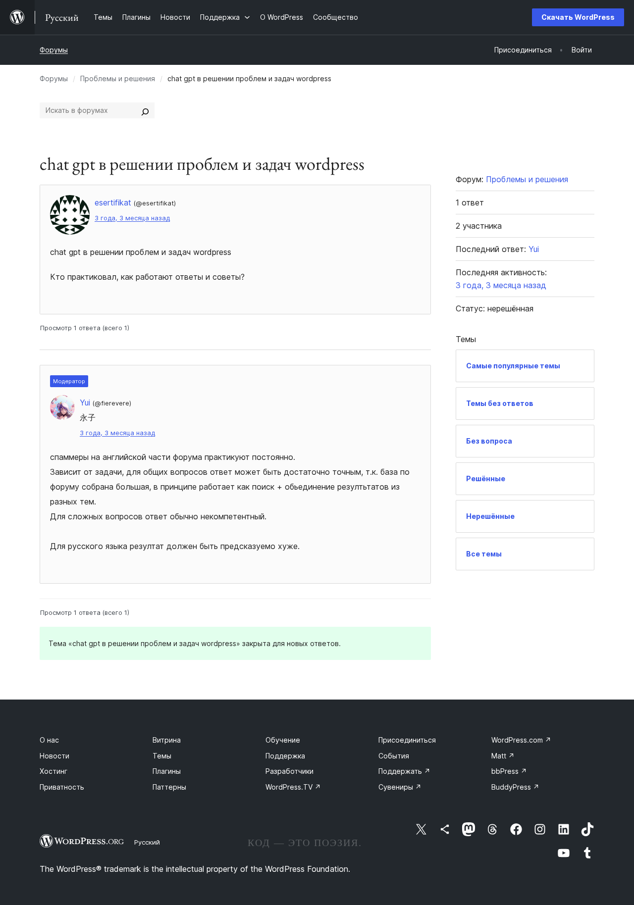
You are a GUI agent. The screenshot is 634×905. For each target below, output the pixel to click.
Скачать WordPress (578, 17)
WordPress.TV (293, 787)
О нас (49, 740)
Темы (162, 756)
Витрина (167, 740)
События (393, 756)
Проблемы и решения (117, 78)
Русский (147, 842)
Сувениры (400, 787)
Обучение (282, 740)
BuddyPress (515, 787)
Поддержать (404, 771)
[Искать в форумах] (145, 110)
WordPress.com (521, 740)
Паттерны (169, 787)
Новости (54, 756)
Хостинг (53, 771)
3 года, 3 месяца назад (132, 218)
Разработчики (289, 771)
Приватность (62, 787)
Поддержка (285, 756)
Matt (503, 756)
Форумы (54, 50)
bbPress (509, 771)
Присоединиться (407, 740)
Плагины (167, 771)
